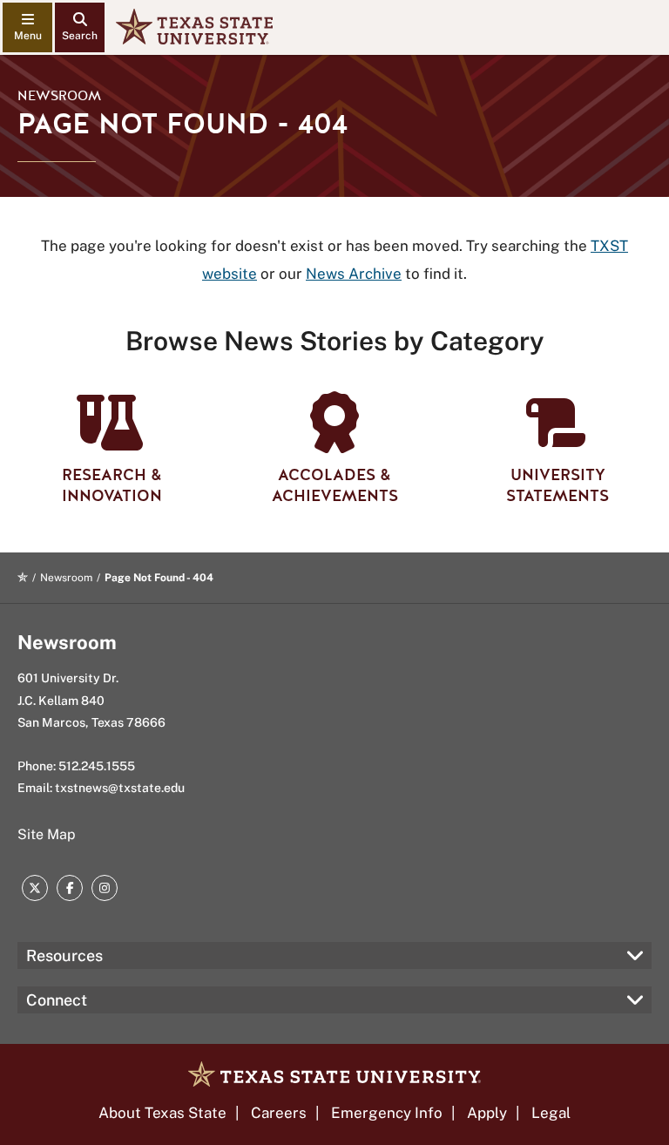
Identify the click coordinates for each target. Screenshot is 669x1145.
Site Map (46, 834)
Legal (551, 1112)
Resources (64, 955)
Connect (56, 1000)
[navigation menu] (27, 27)
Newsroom (59, 96)
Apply (487, 1112)
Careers (279, 1112)
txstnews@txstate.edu (120, 788)
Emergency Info (387, 1112)
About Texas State (162, 1112)
